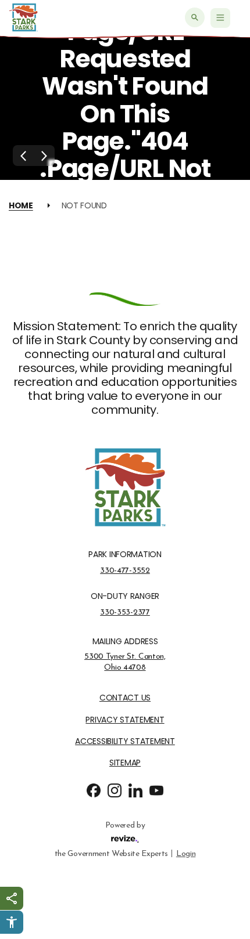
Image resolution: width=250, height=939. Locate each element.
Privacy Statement (124, 719)
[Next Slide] (44, 155)
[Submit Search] (195, 17)
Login (185, 853)
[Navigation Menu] (220, 18)
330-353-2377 (125, 612)
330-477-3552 (125, 570)
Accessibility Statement (125, 741)
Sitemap (125, 762)
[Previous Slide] (23, 155)
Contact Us (125, 697)
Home (21, 205)
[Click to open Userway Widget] (11, 922)
